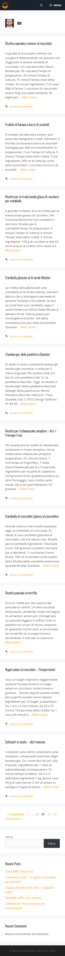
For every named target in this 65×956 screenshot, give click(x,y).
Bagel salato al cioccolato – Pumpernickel (30, 669)
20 (37, 814)
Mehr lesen (29, 97)
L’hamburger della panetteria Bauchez (27, 354)
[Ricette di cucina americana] (5, 5)
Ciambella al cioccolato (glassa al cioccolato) (31, 516)
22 (49, 814)
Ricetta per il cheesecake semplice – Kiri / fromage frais (30, 433)
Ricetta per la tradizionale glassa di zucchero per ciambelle (32, 198)
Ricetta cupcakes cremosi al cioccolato (28, 43)
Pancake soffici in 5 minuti (23, 898)
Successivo (15, 819)
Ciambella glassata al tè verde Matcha (27, 277)
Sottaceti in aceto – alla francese (25, 741)
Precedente (14, 814)
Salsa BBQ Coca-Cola (19, 871)
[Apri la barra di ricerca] (41, 5)
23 (55, 814)
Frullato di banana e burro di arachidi (27, 124)
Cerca (9, 837)
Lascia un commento (21, 106)
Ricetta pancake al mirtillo (21, 592)
